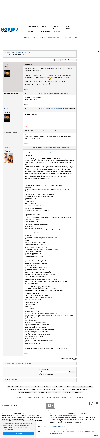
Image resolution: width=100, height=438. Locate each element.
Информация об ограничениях (58, 426)
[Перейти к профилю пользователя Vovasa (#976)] (8, 163)
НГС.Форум (7, 52)
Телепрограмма (58, 29)
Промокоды (57, 31)
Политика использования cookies (59, 429)
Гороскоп (56, 26)
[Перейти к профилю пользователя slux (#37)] (7, 77)
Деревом (73, 60)
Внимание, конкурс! (54, 37)
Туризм (43, 26)
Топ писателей (46, 397)
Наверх (96, 435)
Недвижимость (33, 26)
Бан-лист (56, 397)
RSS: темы (21, 397)
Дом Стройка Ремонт (16, 52)
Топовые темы (67, 37)
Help (70, 397)
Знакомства (32, 29)
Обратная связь (78, 397)
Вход (75, 37)
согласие (20, 427)
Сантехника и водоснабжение (51, 93)
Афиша (43, 29)
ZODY (68, 29)
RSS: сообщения (34, 397)
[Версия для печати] (25, 89)
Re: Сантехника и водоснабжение (52, 108)
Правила (64, 397)
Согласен (18, 433)
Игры (68, 26)
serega (15, 379)
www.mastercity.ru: (39, 237)
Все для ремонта (26, 52)
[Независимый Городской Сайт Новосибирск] (9, 30)
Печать (57, 60)
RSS (65, 60)
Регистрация (42, 37)
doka (12, 379)
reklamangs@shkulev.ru (69, 415)
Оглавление (26, 37)
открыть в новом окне (47, 374)
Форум (30, 31)
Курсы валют (45, 31)
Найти (34, 37)
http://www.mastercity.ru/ (46, 152)
